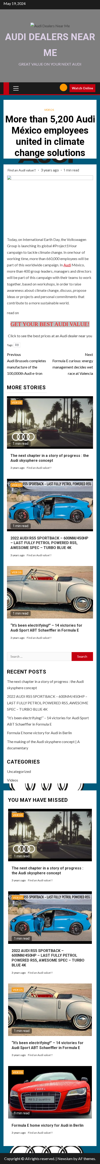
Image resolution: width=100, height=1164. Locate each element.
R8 (17, 345)
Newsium (65, 1158)
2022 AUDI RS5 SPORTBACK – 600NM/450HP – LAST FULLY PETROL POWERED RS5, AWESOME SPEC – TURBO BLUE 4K (49, 543)
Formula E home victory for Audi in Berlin (39, 732)
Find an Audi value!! (22, 170)
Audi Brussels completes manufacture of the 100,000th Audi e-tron (26, 364)
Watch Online (82, 88)
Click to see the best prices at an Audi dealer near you (50, 336)
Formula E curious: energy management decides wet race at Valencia (72, 364)
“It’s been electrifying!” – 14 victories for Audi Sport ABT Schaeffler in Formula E (46, 627)
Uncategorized (19, 771)
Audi (67, 265)
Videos (49, 109)
